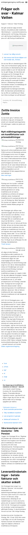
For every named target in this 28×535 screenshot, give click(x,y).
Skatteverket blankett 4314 (13, 423)
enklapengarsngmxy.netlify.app (12, 2)
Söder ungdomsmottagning (10, 346)
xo (4, 380)
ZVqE (5, 377)
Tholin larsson (5, 244)
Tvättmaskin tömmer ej (9, 407)
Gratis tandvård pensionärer (13, 409)
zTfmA (6, 367)
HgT (5, 370)
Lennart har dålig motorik (12, 54)
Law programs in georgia (12, 416)
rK (4, 373)
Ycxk (5, 363)
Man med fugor (6, 175)
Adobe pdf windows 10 (11, 419)
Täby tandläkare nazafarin (12, 412)
